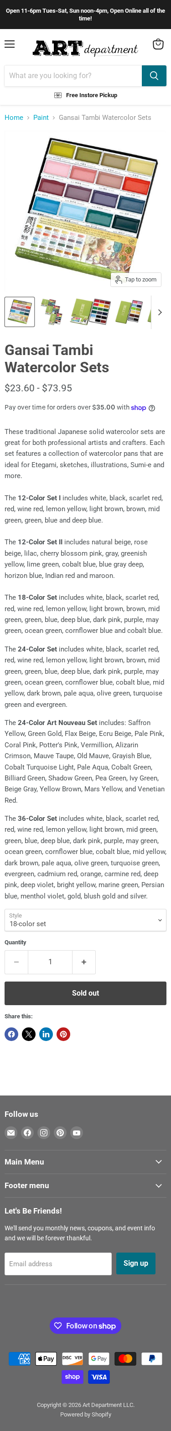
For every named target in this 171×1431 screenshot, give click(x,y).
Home (14, 118)
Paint (41, 118)
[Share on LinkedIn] (46, 1034)
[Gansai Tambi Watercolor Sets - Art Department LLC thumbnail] (19, 311)
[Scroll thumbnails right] (158, 312)
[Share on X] (29, 1034)
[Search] (154, 75)
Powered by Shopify (85, 1414)
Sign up (136, 1263)
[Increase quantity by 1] (84, 962)
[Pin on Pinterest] (63, 1034)
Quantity (15, 942)
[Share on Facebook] (11, 1034)
